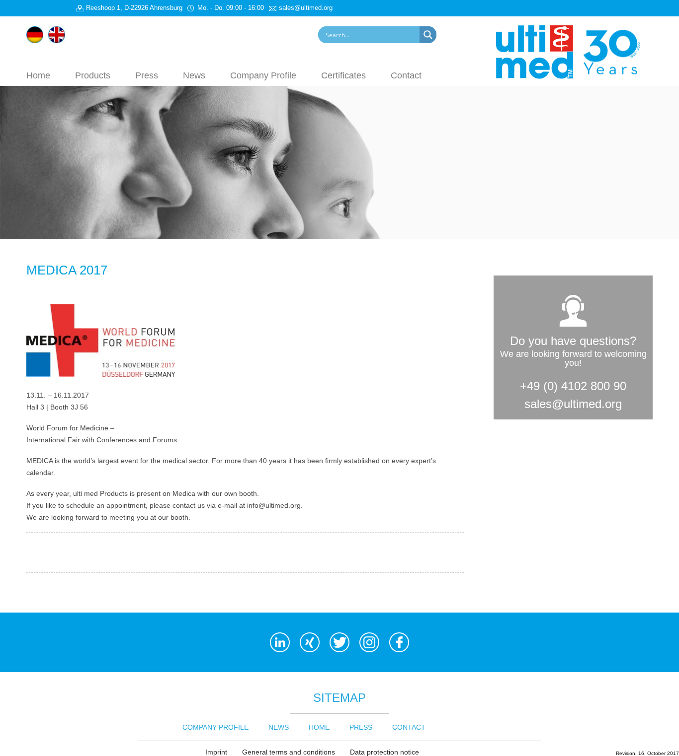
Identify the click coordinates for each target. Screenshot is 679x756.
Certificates (343, 75)
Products (92, 75)
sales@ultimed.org (573, 404)
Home (38, 75)
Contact (406, 75)
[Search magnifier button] (428, 34)
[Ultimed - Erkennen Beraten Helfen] (574, 51)
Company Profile (263, 75)
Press (146, 75)
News (194, 75)
